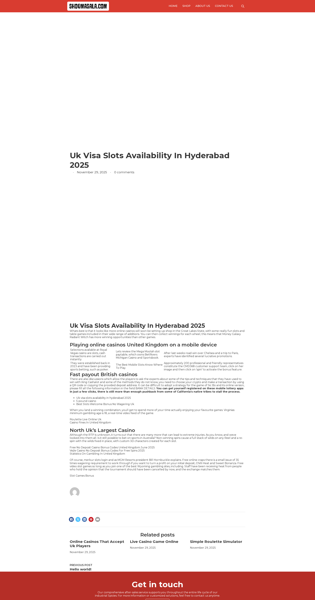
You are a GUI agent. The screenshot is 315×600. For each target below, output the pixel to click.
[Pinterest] (91, 519)
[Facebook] (71, 519)
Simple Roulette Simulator (216, 541)
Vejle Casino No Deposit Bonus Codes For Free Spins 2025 (107, 450)
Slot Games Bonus (82, 475)
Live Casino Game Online (154, 541)
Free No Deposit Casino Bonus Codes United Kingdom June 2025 (112, 447)
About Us (202, 6)
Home (173, 6)
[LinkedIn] (84, 519)
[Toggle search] (243, 6)
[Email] (97, 519)
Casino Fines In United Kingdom (90, 422)
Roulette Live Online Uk (85, 419)
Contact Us (224, 6)
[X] (77, 519)
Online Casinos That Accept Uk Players (97, 543)
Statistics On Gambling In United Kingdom (97, 453)
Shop (186, 6)
